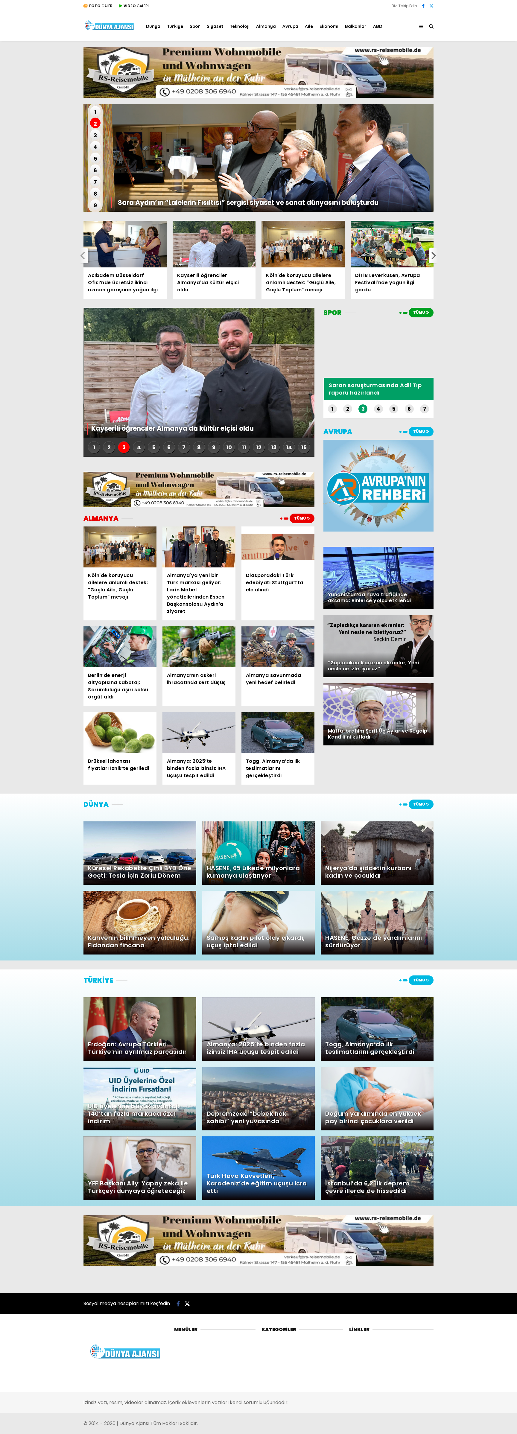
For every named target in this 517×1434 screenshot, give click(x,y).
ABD (377, 26)
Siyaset (215, 26)
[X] (431, 6)
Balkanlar (356, 26)
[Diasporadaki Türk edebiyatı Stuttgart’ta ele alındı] (277, 546)
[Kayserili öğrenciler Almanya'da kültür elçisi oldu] (214, 244)
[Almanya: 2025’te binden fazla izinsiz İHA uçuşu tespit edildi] (198, 732)
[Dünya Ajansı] (109, 30)
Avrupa (290, 26)
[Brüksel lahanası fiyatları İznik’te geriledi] (119, 732)
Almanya (266, 26)
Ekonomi (329, 26)
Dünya (153, 26)
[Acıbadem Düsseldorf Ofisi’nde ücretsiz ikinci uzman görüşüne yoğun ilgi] (125, 244)
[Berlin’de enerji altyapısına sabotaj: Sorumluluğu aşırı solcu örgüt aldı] (119, 646)
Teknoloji (240, 26)
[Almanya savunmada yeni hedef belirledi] (277, 646)
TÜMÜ (300, 518)
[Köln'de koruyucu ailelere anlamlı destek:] (303, 244)
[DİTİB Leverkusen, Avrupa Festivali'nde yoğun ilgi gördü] (392, 244)
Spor (195, 26)
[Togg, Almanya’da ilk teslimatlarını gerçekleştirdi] (277, 732)
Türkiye (175, 26)
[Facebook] (423, 6)
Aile (309, 26)
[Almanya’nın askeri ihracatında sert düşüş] (198, 646)
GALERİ (101, 5)
